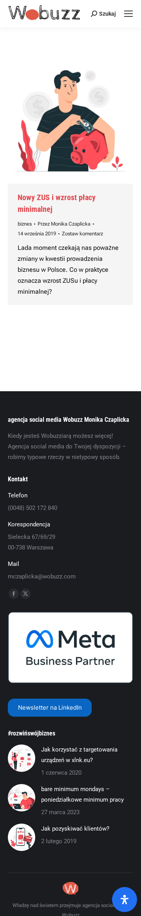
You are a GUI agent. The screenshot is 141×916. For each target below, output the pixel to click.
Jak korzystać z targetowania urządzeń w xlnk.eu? (79, 755)
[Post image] (21, 758)
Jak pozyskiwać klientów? (75, 828)
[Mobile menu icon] (128, 13)
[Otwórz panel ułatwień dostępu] (124, 899)
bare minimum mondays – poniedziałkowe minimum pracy (82, 794)
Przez (64, 224)
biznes (25, 224)
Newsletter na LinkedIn (50, 707)
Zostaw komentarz (82, 234)
